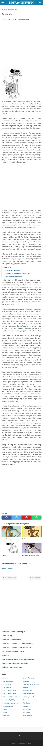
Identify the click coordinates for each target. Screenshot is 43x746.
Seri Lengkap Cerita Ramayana (13, 651)
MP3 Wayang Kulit (28, 697)
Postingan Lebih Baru (9, 578)
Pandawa (26, 700)
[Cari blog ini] (40, 2)
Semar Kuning (7, 636)
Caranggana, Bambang (13, 270)
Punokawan (26, 703)
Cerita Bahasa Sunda (9, 693)
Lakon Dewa (6, 715)
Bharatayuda (7, 687)
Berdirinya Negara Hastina (14, 276)
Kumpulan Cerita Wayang (24, 743)
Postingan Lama (35, 578)
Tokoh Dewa (27, 709)
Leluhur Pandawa (28, 678)
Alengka (5, 678)
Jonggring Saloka (8, 706)
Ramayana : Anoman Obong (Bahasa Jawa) (17, 647)
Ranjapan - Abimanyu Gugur (12, 667)
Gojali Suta (5, 655)
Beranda (21, 736)
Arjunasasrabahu (8, 681)
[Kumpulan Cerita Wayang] (21, 2)
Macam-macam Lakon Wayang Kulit (15, 663)
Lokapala (26, 681)
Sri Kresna (26, 706)
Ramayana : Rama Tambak (11, 640)
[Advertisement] (21, 44)
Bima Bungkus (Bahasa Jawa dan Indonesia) (18, 659)
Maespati (26, 687)
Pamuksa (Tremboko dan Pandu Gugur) (18, 273)
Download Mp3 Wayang (10, 700)
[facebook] (7, 517)
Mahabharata (27, 690)
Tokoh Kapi (26, 712)
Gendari (11, 345)
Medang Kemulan (28, 693)
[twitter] (17, 517)
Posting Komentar (24, 19)
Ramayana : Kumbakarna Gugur (13, 632)
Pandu (4, 162)
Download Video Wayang (10, 703)
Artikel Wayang (7, 684)
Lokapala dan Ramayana (31, 684)
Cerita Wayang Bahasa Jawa (12, 697)
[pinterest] (27, 517)
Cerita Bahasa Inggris (9, 690)
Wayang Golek (27, 715)
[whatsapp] (37, 517)
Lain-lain (5, 712)
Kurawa (18, 343)
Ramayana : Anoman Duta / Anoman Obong (17, 643)
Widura (24, 326)
